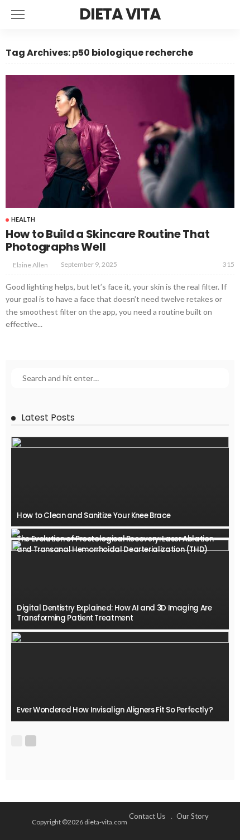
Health (23, 219)
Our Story (192, 816)
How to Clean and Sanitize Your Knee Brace (93, 515)
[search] (225, 14)
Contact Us (147, 816)
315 (228, 264)
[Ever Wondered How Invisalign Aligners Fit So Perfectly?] (120, 676)
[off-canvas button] (18, 14)
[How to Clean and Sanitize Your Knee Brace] (120, 481)
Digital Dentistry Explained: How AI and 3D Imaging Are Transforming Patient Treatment (114, 613)
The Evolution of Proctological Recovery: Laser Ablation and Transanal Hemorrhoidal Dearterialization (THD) (115, 544)
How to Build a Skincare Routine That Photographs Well (107, 240)
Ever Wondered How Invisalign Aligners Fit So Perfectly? (115, 710)
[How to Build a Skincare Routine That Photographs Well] (120, 141)
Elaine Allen (30, 265)
